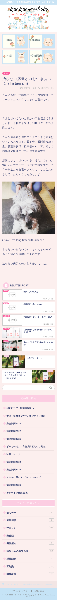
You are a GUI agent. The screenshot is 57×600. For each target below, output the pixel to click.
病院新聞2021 (14, 423)
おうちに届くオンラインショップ (24, 477)
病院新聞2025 (14, 470)
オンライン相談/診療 (17, 493)
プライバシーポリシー (20, 591)
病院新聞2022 (14, 431)
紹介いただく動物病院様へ (20, 408)
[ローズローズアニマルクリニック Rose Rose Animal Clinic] (28, 29)
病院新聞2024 (14, 462)
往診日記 (30, 528)
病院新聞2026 (14, 485)
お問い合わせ (40, 591)
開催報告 (29, 574)
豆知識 (29, 566)
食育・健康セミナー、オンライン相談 (26, 416)
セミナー (29, 512)
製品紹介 (29, 558)
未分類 (6, 73)
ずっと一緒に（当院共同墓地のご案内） (27, 446)
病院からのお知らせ (30, 551)
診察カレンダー (14, 454)
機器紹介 (29, 543)
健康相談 (29, 520)
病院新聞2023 (14, 439)
